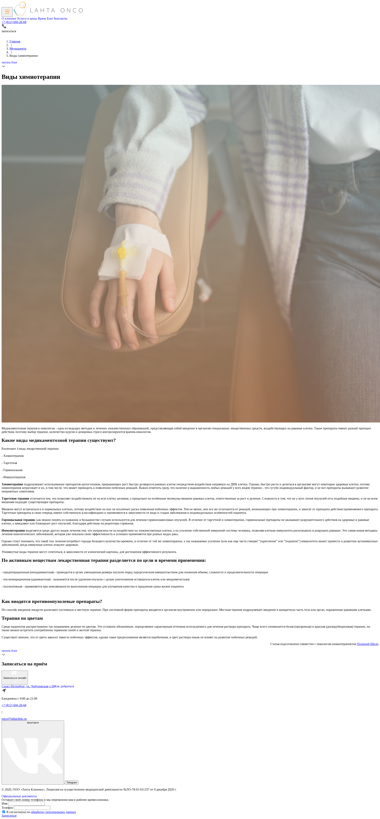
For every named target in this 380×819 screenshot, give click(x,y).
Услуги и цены (27, 18)
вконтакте (33, 722)
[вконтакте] (33, 782)
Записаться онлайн (14, 677)
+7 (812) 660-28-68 (14, 22)
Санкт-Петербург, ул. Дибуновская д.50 (28, 686)
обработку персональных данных (53, 812)
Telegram (71, 782)
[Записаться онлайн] (15, 682)
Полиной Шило (367, 644)
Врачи (42, 18)
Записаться (9, 815)
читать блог (9, 62)
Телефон (7, 807)
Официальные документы (19, 796)
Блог (50, 18)
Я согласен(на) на (41, 812)
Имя (4, 803)
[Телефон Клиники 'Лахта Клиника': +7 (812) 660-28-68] (190, 26)
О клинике (9, 18)
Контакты (60, 18)
